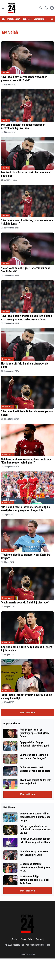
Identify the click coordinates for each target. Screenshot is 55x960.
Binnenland (39, 19)
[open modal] (52, 8)
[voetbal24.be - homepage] (11, 7)
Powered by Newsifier (27, 954)
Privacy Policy (27, 939)
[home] (3, 19)
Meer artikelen (27, 712)
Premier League (7, 359)
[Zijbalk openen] (3, 8)
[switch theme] (46, 8)
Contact (15, 939)
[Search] (41, 8)
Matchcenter (13, 19)
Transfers (27, 19)
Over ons (39, 939)
